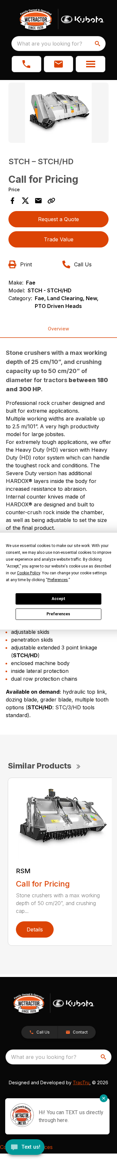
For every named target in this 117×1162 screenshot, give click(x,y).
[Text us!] (25, 1147)
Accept (58, 598)
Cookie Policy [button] (28, 573)
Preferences (58, 614)
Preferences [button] (57, 580)
